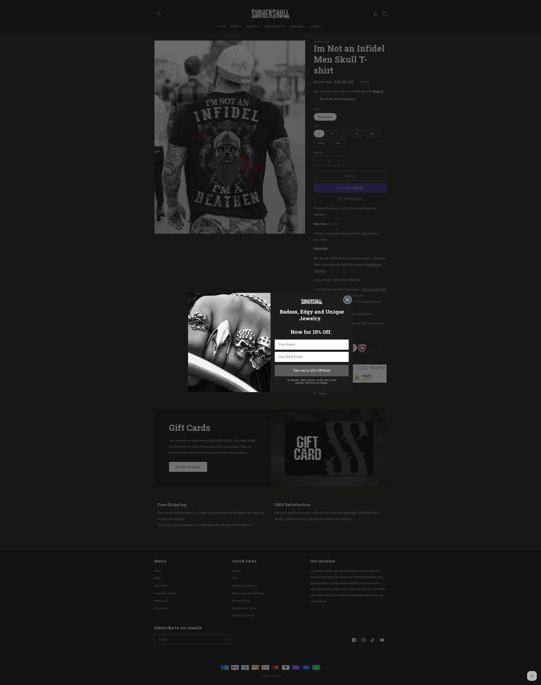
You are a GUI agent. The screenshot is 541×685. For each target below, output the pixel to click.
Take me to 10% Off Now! (312, 370)
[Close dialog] (347, 299)
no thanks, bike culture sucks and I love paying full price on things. (311, 381)
